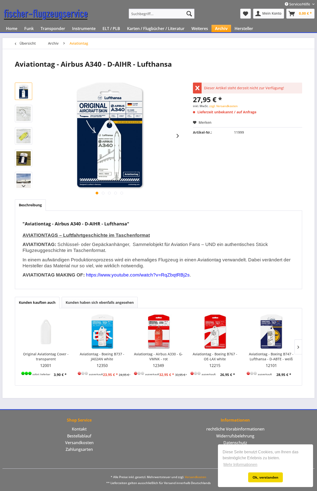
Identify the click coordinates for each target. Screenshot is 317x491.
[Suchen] (189, 14)
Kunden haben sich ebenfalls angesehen (100, 302)
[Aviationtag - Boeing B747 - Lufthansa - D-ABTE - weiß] (271, 331)
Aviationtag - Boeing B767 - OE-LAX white (215, 356)
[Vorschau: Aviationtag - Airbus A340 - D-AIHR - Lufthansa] (23, 91)
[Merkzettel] (245, 14)
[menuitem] (161, 14)
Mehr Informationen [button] (240, 464)
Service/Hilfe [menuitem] (299, 4)
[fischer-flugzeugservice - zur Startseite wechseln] (46, 15)
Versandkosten (79, 442)
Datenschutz (235, 442)
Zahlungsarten (79, 449)
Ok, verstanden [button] (265, 477)
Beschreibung (30, 205)
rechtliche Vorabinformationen (235, 429)
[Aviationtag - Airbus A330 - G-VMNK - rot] (158, 331)
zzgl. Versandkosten (223, 106)
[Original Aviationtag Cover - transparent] (45, 331)
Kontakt (79, 429)
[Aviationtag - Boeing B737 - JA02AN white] (102, 331)
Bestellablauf (79, 436)
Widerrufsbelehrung (235, 436)
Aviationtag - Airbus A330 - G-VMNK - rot (158, 356)
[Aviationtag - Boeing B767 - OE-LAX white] (214, 331)
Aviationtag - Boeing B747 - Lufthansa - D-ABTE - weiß (271, 356)
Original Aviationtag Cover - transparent (46, 356)
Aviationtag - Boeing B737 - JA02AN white (102, 356)
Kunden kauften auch (37, 302)
